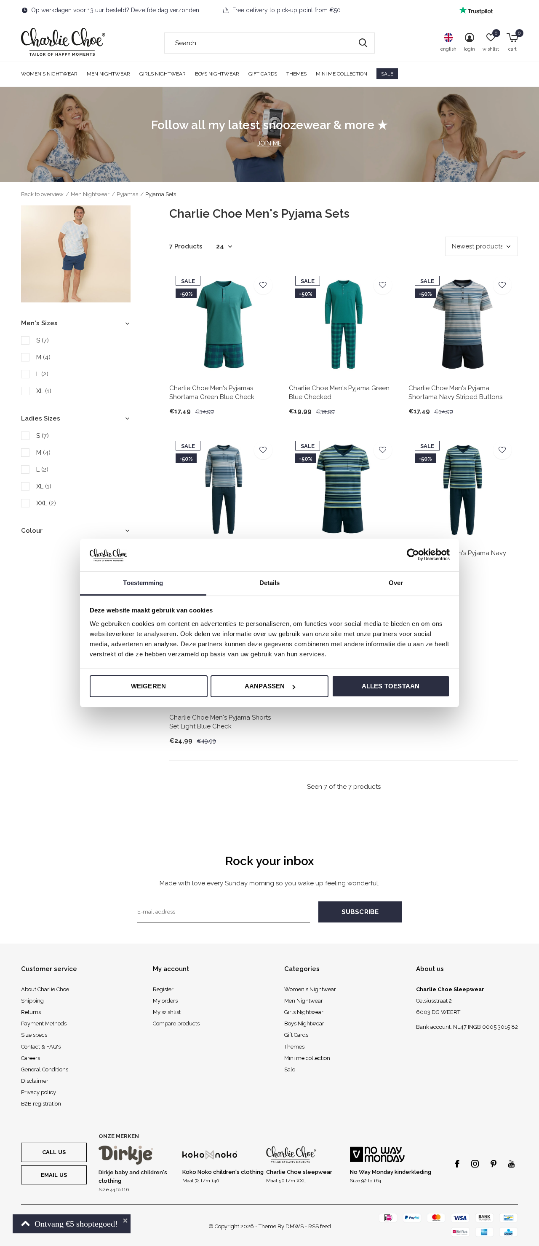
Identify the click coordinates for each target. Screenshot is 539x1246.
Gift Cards (262, 74)
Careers (30, 1058)
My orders (165, 1001)
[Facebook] (457, 1163)
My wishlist (167, 1012)
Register (163, 989)
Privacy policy (38, 1092)
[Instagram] (475, 1163)
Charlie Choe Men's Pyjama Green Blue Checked (339, 392)
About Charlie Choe (45, 989)
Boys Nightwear (217, 74)
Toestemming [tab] (143, 582)
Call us (54, 1152)
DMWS (295, 1226)
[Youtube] (511, 1163)
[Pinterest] (493, 1163)
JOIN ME (269, 143)
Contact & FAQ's (41, 1047)
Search (363, 43)
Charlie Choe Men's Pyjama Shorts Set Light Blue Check (220, 722)
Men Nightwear (108, 74)
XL (43, 391)
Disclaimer (34, 1081)
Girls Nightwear (162, 74)
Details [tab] (269, 582)
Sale (387, 74)
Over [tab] (396, 582)
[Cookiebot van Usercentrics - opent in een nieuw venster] (413, 554)
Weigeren (148, 686)
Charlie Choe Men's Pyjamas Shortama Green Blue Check (211, 392)
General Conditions (44, 1069)
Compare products (176, 1023)
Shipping (32, 1001)
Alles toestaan (391, 686)
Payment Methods (44, 1023)
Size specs (34, 1035)
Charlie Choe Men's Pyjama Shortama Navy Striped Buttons (455, 392)
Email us (54, 1175)
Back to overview (42, 194)
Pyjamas (127, 194)
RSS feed (319, 1226)
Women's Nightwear (49, 74)
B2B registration (41, 1103)
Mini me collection (341, 74)
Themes (296, 74)
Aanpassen (265, 686)
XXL (46, 503)
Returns (31, 1012)
